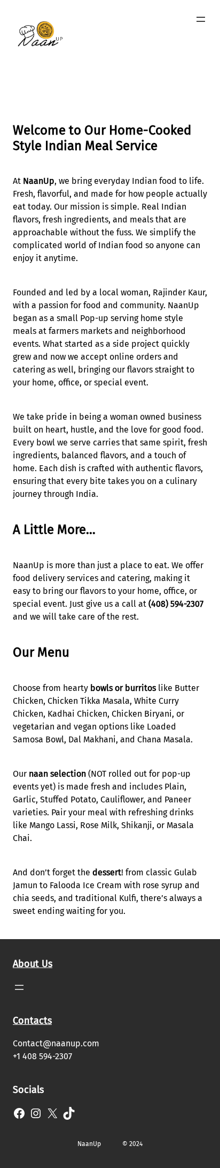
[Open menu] (200, 19)
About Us (32, 964)
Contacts (32, 1020)
